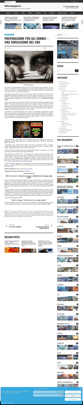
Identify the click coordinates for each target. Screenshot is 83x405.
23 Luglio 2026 (24, 247)
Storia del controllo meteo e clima (69, 91)
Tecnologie (61, 110)
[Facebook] (72, 1)
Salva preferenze (73, 399)
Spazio (63, 119)
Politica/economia (66, 124)
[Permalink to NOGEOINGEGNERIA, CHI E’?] (62, 230)
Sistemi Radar (65, 111)
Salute (63, 126)
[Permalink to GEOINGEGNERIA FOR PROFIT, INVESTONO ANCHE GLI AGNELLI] (75, 288)
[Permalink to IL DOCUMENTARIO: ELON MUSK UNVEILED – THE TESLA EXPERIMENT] (75, 376)
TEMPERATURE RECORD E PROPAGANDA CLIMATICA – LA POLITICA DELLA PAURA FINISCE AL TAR (28, 243)
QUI (20, 197)
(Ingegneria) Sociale (66, 108)
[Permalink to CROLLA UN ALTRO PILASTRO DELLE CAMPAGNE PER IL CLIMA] (75, 298)
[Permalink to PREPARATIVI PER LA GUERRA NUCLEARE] (62, 337)
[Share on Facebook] (48, 48)
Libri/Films (61, 128)
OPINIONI (61, 81)
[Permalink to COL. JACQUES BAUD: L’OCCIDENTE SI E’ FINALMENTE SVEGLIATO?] (70, 230)
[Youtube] (74, 1)
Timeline (61, 89)
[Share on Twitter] (50, 48)
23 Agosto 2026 (45, 21)
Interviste (61, 88)
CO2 (63, 116)
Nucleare (64, 118)
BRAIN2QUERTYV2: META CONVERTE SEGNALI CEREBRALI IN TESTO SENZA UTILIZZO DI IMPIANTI (45, 243)
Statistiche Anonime (73, 392)
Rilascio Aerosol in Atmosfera (68, 113)
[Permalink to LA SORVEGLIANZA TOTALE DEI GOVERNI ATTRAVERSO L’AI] (70, 327)
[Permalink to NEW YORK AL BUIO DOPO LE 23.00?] (70, 288)
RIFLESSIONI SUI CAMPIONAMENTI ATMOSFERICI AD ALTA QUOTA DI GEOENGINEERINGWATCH (12, 18)
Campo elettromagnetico (64, 129)
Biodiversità (64, 123)
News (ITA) (61, 84)
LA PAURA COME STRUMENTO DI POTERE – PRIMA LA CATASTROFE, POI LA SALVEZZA (12, 242)
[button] (80, 388)
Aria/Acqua (64, 103)
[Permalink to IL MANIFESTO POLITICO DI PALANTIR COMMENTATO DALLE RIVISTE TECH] (75, 327)
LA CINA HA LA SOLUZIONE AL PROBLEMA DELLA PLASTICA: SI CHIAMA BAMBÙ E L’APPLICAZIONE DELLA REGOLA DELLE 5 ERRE (69, 19)
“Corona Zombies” (35, 114)
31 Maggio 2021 (9, 48)
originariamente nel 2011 (26, 168)
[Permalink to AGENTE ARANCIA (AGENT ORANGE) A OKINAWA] (62, 269)
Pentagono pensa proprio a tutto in (14, 94)
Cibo (63, 102)
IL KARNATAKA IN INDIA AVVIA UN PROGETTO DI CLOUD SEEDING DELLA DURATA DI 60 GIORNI (50, 18)
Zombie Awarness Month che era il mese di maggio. (19, 161)
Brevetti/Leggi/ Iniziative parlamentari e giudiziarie (65, 186)
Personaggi (64, 98)
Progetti (63, 97)
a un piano (28, 95)
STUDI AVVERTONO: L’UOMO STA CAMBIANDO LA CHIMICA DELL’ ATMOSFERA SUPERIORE (31, 18)
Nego (73, 395)
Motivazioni (61, 100)
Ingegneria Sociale (9, 34)
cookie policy (11, 402)
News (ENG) (62, 86)
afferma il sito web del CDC (14, 154)
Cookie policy (5, 402)
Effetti (60, 121)
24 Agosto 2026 (7, 21)
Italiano (8, 2)
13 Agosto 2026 (7, 245)
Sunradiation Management (67, 115)
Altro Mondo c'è (62, 131)
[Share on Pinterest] (52, 48)
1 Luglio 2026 (40, 247)
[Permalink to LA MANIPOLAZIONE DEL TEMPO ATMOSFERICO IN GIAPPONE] (75, 151)
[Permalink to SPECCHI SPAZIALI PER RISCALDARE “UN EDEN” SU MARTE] (70, 357)
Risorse (63, 105)
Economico (64, 106)
